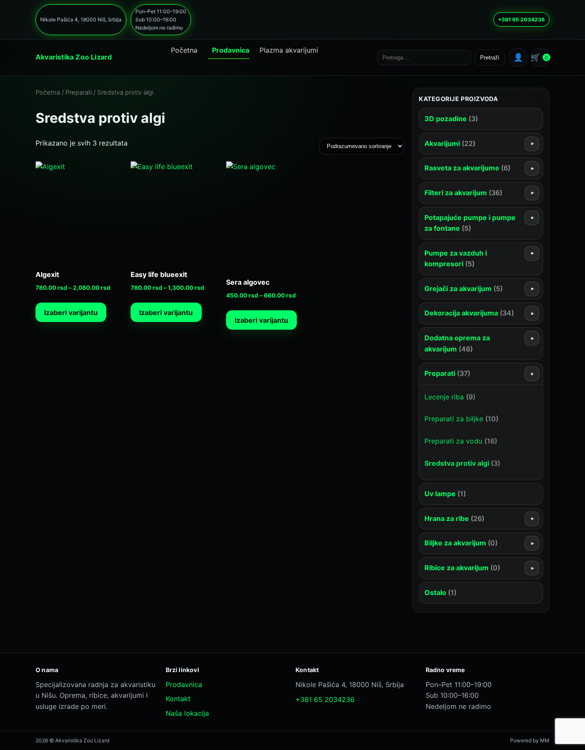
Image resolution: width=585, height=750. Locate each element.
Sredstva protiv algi (462, 463)
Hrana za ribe (454, 518)
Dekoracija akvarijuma (469, 313)
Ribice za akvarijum (462, 567)
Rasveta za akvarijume (467, 168)
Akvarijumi (449, 143)
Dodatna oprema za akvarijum (457, 343)
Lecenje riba (449, 397)
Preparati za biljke (461, 418)
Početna (184, 50)
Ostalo (440, 592)
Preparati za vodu (460, 441)
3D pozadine (451, 118)
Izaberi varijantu (71, 312)
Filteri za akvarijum (463, 192)
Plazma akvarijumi (289, 50)
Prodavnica (230, 50)
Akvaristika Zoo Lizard (74, 57)
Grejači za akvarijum (463, 288)
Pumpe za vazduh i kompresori (455, 258)
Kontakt (178, 698)
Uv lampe (445, 493)
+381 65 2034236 (521, 19)
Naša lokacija (187, 713)
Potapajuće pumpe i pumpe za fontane (470, 223)
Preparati (79, 92)
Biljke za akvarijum (461, 543)
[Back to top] (276, 734)
